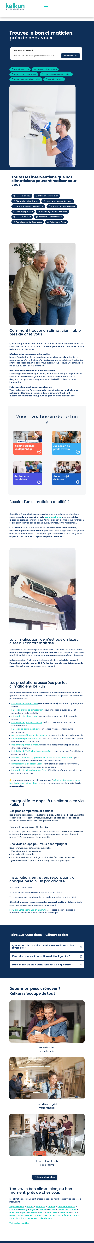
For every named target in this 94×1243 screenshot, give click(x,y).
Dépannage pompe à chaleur (54, 211)
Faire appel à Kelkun (45, 1177)
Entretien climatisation (47, 69)
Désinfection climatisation (50, 217)
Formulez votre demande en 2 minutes (28, 910)
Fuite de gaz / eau (58, 222)
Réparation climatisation (25, 74)
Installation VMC (55, 79)
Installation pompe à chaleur (58, 74)
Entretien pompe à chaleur (63, 206)
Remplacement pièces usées (27, 79)
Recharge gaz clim (24, 211)
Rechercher (69, 55)
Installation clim (21, 69)
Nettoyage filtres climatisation (29, 206)
